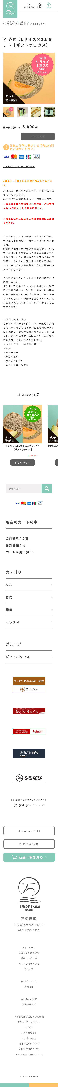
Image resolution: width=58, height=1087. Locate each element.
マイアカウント (29, 1032)
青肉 (9, 597)
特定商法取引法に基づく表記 (29, 1016)
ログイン (29, 1027)
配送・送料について (29, 1043)
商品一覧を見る (31, 857)
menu (48, 7)
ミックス (12, 622)
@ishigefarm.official (31, 805)
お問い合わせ (29, 844)
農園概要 (29, 986)
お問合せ (40, 7)
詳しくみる (21, 462)
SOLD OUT (38, 136)
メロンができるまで (29, 963)
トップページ (9, 22)
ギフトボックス (18, 656)
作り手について (29, 981)
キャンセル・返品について (29, 1054)
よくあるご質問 (29, 831)
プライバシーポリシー (28, 1022)
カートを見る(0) (18, 552)
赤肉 (23, 22)
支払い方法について (29, 1048)
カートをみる (29, 6)
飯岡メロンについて (29, 952)
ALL (9, 584)
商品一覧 (29, 969)
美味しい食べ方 (29, 958)
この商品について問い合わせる (19, 166)
